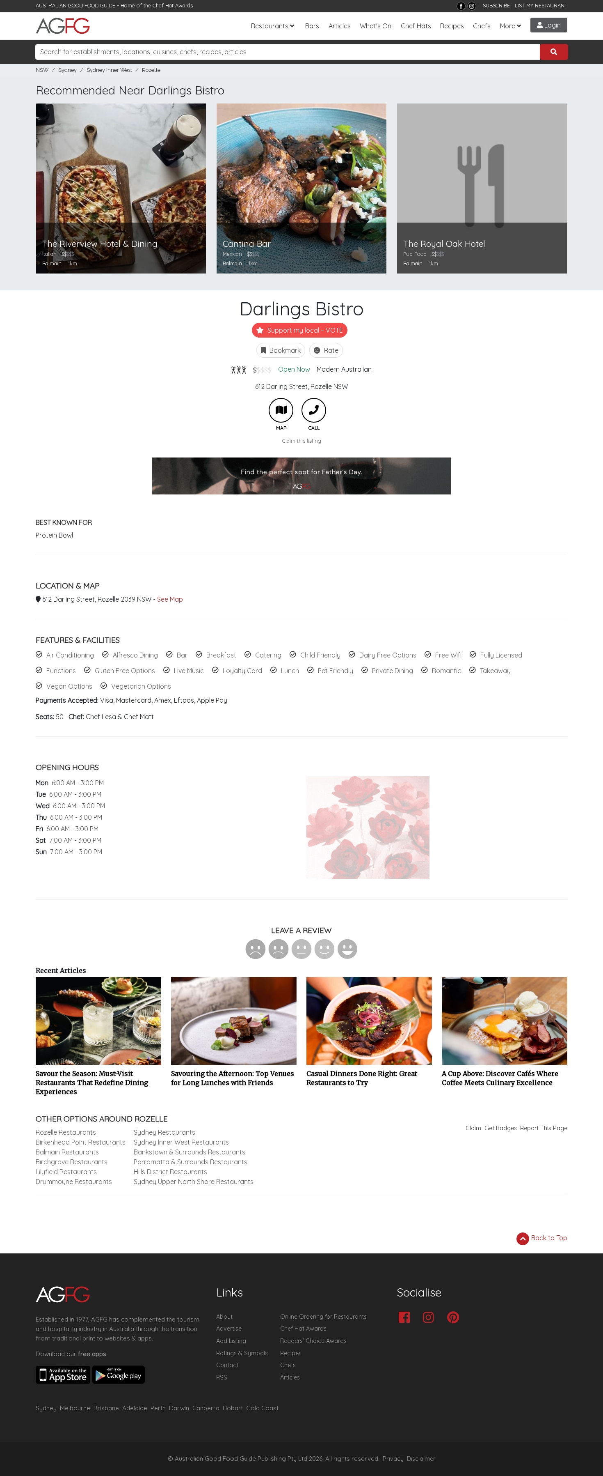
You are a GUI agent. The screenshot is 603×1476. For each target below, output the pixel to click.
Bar (182, 655)
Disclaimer (421, 1458)
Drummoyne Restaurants (74, 1181)
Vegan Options (69, 686)
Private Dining (392, 671)
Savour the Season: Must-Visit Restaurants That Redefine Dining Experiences (92, 1082)
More (507, 26)
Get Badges (500, 1128)
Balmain (52, 263)
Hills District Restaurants (170, 1172)
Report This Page (543, 1128)
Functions (61, 671)
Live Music (189, 671)
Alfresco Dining (135, 655)
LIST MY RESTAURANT (541, 5)
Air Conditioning (70, 655)
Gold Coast (262, 1408)
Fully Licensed (501, 655)
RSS (221, 1377)
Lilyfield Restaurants (66, 1172)
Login (552, 25)
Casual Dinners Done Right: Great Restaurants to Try (361, 1078)
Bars (312, 26)
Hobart (233, 1408)
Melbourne (75, 1408)
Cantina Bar (247, 243)
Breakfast (221, 655)
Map (281, 410)
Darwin (179, 1408)
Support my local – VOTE (304, 330)
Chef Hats (416, 26)
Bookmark (284, 350)
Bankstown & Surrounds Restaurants (189, 1152)
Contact (227, 1365)
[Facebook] (461, 6)
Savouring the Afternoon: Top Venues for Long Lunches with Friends (232, 1078)
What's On (375, 26)
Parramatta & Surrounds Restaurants (190, 1162)
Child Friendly (320, 655)
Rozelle (151, 70)
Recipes (452, 26)
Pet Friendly (335, 671)
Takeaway (495, 671)
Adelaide (134, 1408)
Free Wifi (448, 655)
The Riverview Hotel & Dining (100, 243)
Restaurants (269, 26)
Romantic (446, 671)
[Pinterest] (455, 1318)
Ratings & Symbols (242, 1353)
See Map (170, 599)
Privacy (393, 1458)
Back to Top (548, 1238)
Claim (473, 1128)
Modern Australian (344, 369)
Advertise (229, 1328)
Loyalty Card (242, 671)
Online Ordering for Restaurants (323, 1316)
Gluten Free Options (125, 671)
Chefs (482, 26)
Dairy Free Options (387, 655)
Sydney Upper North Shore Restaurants (194, 1181)
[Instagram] (471, 6)
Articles (340, 26)
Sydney (67, 70)
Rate (330, 350)
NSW (42, 70)
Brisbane (106, 1408)
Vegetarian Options (141, 686)
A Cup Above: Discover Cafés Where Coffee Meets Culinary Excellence (500, 1078)
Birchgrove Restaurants (71, 1162)
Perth (158, 1408)
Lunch (290, 671)
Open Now (294, 369)
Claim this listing (301, 440)
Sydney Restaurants (164, 1132)
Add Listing (231, 1341)
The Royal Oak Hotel (444, 243)
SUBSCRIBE (496, 5)
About (224, 1316)
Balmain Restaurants (67, 1152)
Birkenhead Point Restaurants (81, 1142)
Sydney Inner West (109, 70)
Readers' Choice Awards (313, 1341)
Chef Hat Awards (173, 5)
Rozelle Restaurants (66, 1132)
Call (314, 410)
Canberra (205, 1408)
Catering (268, 655)
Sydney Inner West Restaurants (181, 1142)
